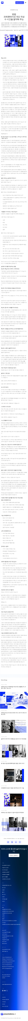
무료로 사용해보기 (19, 2)
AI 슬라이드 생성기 (21, 484)
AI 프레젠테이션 (14, 115)
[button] (25, 2)
